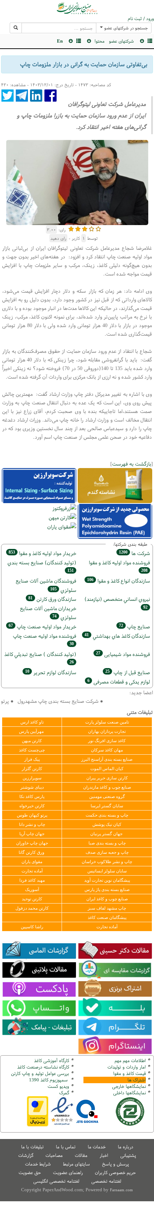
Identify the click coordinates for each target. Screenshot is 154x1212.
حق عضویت (30, 1172)
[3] (84, 228)
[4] (91, 228)
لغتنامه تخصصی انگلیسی (56, 1181)
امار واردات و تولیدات (126, 1066)
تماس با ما (66, 1146)
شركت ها (134, 553)
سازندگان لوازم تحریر (50, 672)
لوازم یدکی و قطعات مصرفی (118, 681)
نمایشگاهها (129, 1086)
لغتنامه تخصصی (106, 1181)
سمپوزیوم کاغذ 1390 (49, 1079)
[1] (71, 228)
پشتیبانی (128, 1155)
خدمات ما (97, 1146)
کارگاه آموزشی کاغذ (51, 1060)
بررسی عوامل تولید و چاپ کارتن (40, 1073)
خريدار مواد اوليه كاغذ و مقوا (42, 553)
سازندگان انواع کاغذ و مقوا (118, 580)
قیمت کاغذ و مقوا (129, 1073)
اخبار (104, 1155)
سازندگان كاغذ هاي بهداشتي (117, 635)
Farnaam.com (121, 1190)
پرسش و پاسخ (115, 1163)
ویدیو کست (58, 1086)
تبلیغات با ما (32, 1146)
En (60, 41)
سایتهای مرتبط (76, 1163)
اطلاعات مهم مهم (130, 1060)
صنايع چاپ (134, 626)
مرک (63, 1092)
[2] (78, 228)
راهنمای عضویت (68, 1172)
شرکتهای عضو (121, 41)
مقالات (81, 1155)
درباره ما (125, 1146)
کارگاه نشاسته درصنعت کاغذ (42, 1066)
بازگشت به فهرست (131, 463)
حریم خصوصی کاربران (115, 1172)
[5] (98, 228)
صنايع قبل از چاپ (127, 672)
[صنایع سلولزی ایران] (77, 7)
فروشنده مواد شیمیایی (123, 654)
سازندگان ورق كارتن (52, 599)
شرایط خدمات (38, 1163)
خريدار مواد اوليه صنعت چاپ (42, 626)
